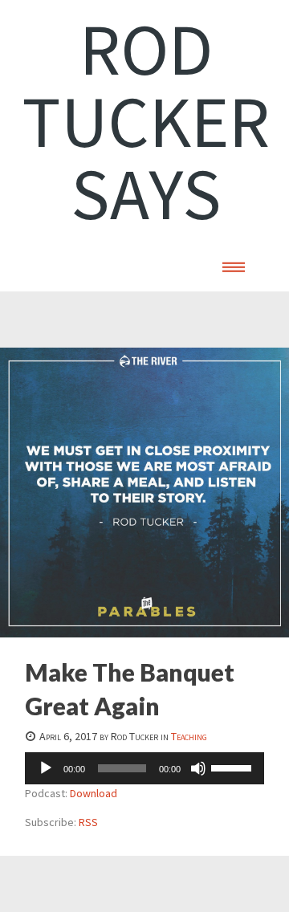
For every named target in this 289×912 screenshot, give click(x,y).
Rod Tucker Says (146, 121)
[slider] (233, 766)
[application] (144, 768)
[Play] (46, 768)
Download (93, 793)
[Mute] (198, 768)
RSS (88, 822)
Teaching (189, 736)
